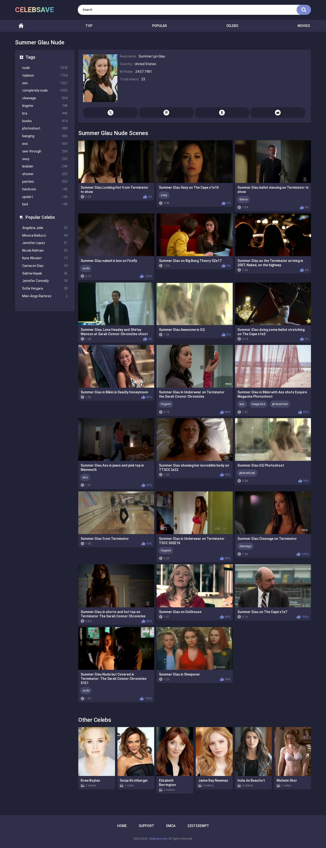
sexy (45, 159)
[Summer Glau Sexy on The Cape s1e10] (194, 161)
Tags (30, 57)
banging (45, 136)
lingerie (45, 106)
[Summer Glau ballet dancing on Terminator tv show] (273, 161)
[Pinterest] (166, 112)
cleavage (45, 98)
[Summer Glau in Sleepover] (194, 648)
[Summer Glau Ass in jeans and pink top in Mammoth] (116, 439)
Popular (159, 26)
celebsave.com (158, 838)
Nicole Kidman (45, 250)
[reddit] (277, 112)
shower (45, 174)
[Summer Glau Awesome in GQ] (194, 303)
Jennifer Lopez (45, 243)
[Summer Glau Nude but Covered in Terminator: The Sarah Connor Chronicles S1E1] (116, 648)
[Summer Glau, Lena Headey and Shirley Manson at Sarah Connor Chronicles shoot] (116, 303)
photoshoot (45, 128)
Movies (304, 26)
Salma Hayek (45, 273)
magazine (258, 404)
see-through (45, 151)
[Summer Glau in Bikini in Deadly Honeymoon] (116, 366)
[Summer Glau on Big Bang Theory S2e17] (194, 234)
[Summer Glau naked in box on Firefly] (116, 234)
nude (45, 68)
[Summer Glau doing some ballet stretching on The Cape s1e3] (273, 303)
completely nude (45, 90)
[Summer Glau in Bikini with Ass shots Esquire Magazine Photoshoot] (273, 366)
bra (45, 113)
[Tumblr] (222, 112)
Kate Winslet (45, 258)
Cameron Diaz (45, 266)
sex (45, 83)
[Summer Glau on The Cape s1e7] (273, 585)
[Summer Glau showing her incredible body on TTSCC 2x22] (194, 439)
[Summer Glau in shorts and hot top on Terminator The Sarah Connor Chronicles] (116, 585)
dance (243, 199)
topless (45, 75)
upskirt (45, 197)
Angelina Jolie (45, 228)
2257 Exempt (198, 826)
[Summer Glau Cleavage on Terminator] (273, 512)
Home (21, 26)
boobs (45, 121)
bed (45, 204)
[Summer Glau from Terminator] (116, 512)
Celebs (232, 26)
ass (45, 144)
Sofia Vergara (45, 288)
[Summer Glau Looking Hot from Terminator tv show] (116, 161)
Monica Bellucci (45, 235)
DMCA (170, 826)
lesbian (45, 166)
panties (45, 181)
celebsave (34, 9)
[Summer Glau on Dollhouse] (194, 585)
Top (88, 26)
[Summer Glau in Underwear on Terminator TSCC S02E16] (194, 512)
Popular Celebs (40, 217)
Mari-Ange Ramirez (45, 296)
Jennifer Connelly (45, 281)
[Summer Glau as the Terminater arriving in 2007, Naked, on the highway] (273, 234)
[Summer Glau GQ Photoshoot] (273, 439)
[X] (110, 112)
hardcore (45, 189)
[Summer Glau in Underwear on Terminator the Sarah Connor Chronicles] (194, 366)
